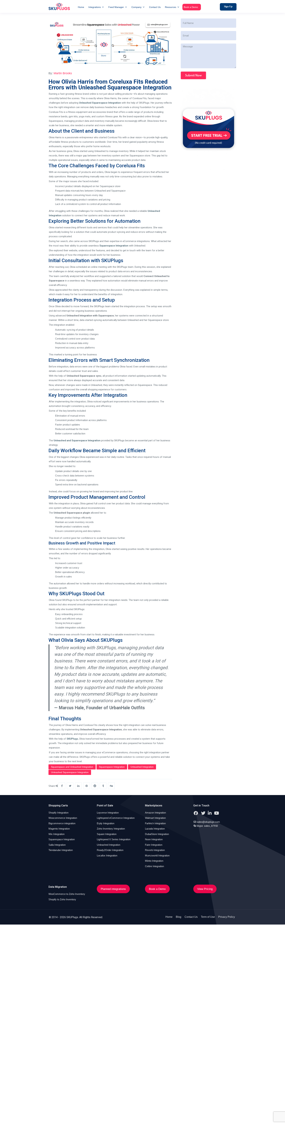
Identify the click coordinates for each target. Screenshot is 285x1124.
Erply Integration (105, 823)
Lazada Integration (155, 828)
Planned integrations (113, 889)
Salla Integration (57, 844)
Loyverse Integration (108, 812)
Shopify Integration (58, 812)
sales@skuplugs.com (208, 821)
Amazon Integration (155, 812)
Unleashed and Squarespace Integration (77, 440)
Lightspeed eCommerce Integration (116, 817)
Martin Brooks (63, 73)
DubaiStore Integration (157, 834)
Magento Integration (59, 828)
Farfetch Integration (155, 823)
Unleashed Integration (142, 767)
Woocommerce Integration (62, 817)
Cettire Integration (154, 866)
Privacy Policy (226, 916)
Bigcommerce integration (61, 823)
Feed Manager (116, 7)
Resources (170, 7)
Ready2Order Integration (110, 850)
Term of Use (208, 916)
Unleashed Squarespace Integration (100, 102)
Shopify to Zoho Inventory (62, 899)
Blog (178, 916)
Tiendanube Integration (60, 850)
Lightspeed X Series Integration (113, 839)
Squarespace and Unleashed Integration (72, 767)
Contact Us (155, 7)
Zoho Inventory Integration (111, 828)
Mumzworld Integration (157, 855)
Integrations (94, 7)
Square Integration (106, 834)
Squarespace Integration (113, 245)
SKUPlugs (72, 738)
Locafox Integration (107, 855)
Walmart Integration (155, 817)
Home (81, 7)
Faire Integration (153, 844)
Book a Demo (191, 7)
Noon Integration (154, 839)
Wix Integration (56, 834)
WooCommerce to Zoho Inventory (66, 894)
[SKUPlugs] (59, 6)
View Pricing (205, 889)
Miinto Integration (154, 860)
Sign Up (228, 6)
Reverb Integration (155, 850)
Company (136, 7)
